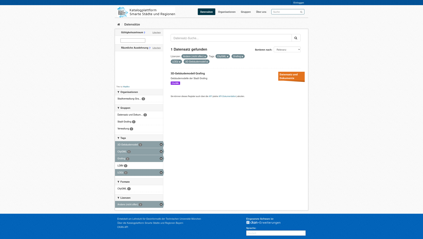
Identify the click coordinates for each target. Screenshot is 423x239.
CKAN (266, 223)
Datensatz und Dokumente (289, 76)
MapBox (126, 86)
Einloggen (298, 2)
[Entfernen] (205, 56)
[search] (296, 38)
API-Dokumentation (227, 96)
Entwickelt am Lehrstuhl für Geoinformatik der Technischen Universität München (159, 218)
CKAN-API (122, 227)
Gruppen (246, 11)
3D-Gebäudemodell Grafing (188, 73)
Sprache (250, 228)
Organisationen (227, 11)
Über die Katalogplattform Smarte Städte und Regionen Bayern (150, 222)
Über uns (261, 11)
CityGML (175, 83)
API (210, 96)
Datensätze (206, 11)
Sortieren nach (263, 49)
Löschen (157, 32)
